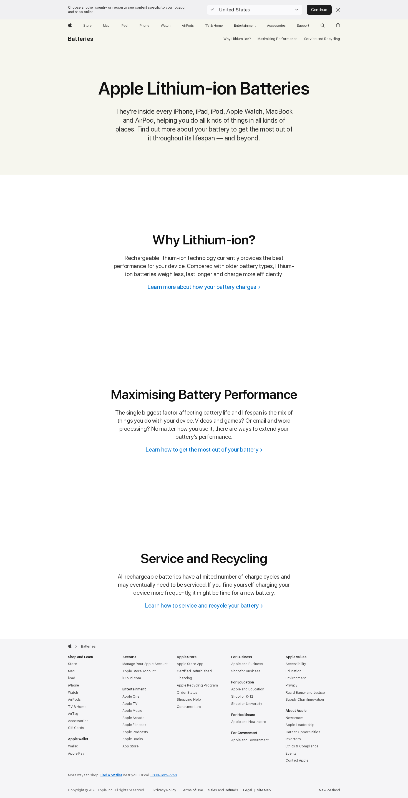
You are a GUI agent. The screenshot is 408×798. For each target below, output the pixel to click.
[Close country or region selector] (338, 9)
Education (293, 671)
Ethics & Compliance (302, 746)
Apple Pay (76, 753)
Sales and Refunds (223, 790)
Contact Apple (297, 760)
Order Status (187, 693)
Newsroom (294, 718)
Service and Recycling (322, 39)
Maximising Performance (277, 39)
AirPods (74, 700)
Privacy (292, 685)
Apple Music (132, 711)
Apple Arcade (133, 718)
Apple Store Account (139, 671)
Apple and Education (247, 689)
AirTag (73, 714)
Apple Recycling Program (197, 685)
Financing (184, 678)
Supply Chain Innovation (305, 700)
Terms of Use (192, 790)
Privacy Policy (164, 790)
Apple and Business (247, 664)
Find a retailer (111, 775)
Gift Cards (76, 728)
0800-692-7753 (163, 775)
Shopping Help (189, 700)
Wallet (73, 746)
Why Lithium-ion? (237, 39)
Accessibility (296, 664)
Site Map (264, 790)
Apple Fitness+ (134, 725)
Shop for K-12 (242, 696)
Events (291, 753)
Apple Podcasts (135, 732)
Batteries (80, 39)
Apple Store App (190, 664)
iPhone (73, 685)
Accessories (78, 721)
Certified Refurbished (194, 671)
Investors (293, 739)
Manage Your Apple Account (145, 664)
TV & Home (77, 707)
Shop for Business (246, 671)
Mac (71, 671)
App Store (130, 746)
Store (72, 664)
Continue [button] (319, 10)
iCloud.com (131, 678)
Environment (296, 678)
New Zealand (329, 790)
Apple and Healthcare (248, 722)
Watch (73, 693)
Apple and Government (250, 740)
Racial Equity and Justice (305, 693)
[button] (254, 10)
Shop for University (246, 704)
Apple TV (129, 704)
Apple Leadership (300, 725)
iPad (71, 678)
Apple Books (132, 739)
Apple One (131, 696)
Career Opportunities (303, 732)
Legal (247, 790)
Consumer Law (189, 707)
